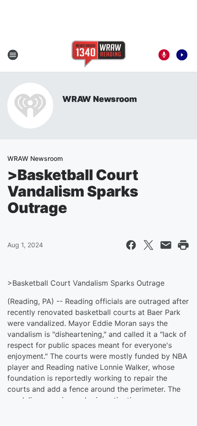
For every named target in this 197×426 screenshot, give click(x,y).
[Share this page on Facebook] (131, 245)
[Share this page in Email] (165, 245)
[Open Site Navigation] (12, 54)
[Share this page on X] (148, 245)
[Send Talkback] (164, 54)
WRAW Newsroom (99, 99)
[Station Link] (98, 54)
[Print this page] (183, 245)
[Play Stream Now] (181, 54)
